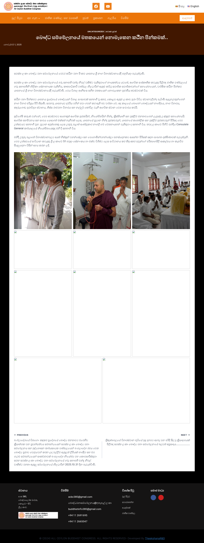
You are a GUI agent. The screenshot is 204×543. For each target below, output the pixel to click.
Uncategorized (96, 31)
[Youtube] (161, 497)
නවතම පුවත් (111, 31)
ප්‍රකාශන (98, 18)
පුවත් (85, 18)
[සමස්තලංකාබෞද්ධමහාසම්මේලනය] (27, 6)
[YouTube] (108, 6)
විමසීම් (125, 18)
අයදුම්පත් (187, 18)
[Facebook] (96, 6)
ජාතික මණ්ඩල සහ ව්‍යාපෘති (61, 18)
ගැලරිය (112, 18)
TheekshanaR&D (155, 538)
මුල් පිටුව (17, 18)
